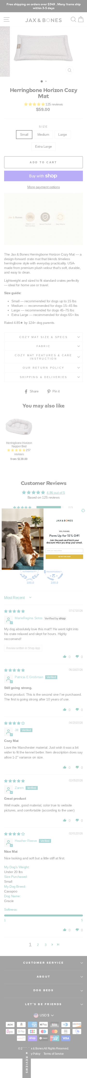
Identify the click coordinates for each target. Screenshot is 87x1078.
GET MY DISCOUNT (64, 556)
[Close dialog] (83, 510)
